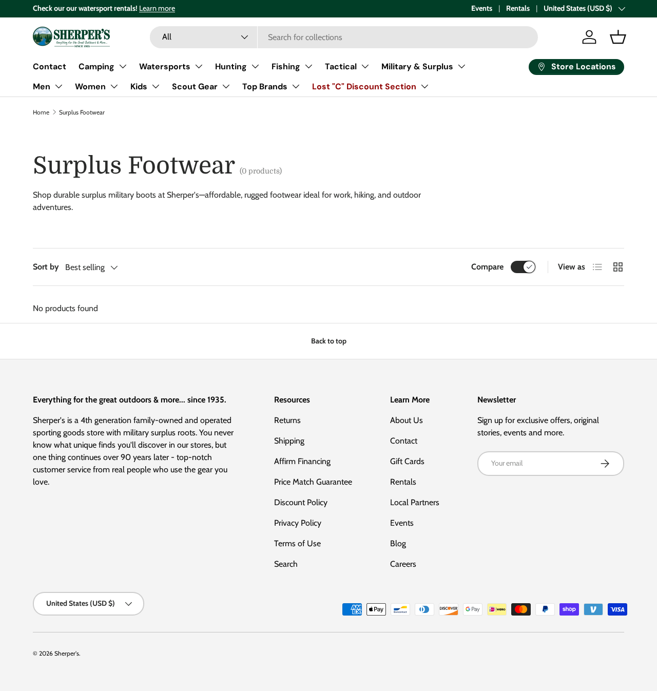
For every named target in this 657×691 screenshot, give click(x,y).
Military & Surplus (417, 66)
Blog (398, 543)
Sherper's (66, 653)
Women (90, 86)
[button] (618, 37)
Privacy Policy (297, 523)
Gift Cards (407, 461)
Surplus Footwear (82, 112)
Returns (287, 420)
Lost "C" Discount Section (364, 86)
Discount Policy (300, 502)
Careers (403, 564)
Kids (138, 86)
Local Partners (414, 502)
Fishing (286, 66)
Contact (49, 66)
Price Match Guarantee (313, 482)
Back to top (328, 340)
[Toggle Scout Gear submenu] (226, 86)
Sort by (46, 267)
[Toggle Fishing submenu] (308, 66)
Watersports (164, 66)
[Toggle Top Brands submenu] (295, 86)
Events (481, 8)
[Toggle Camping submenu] (123, 66)
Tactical (341, 66)
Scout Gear (195, 86)
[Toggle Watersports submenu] (198, 66)
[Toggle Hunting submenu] (255, 66)
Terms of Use (297, 543)
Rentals (518, 8)
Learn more (157, 8)
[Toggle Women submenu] (114, 86)
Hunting (231, 66)
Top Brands (264, 86)
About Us (406, 420)
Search (286, 564)
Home (41, 112)
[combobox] (343, 37)
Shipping (289, 441)
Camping (96, 66)
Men (41, 86)
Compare (487, 267)
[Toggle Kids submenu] (155, 86)
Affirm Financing (302, 461)
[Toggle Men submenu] (58, 86)
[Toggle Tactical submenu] (365, 66)
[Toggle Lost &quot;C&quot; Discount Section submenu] (424, 86)
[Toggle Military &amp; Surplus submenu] (461, 66)
